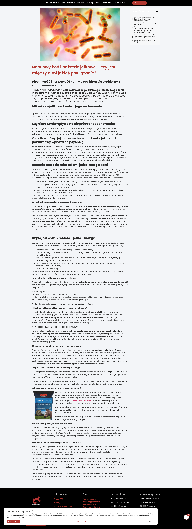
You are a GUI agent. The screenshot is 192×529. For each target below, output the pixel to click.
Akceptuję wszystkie (13, 521)
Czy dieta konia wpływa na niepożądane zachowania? (144, 27)
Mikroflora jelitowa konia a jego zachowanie (145, 23)
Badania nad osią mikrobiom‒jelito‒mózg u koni (145, 37)
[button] (157, 11)
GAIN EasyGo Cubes (82, 400)
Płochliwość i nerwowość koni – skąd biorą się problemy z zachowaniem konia (145, 19)
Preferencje (151, 521)
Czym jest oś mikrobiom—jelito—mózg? (146, 41)
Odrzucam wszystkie (83, 521)
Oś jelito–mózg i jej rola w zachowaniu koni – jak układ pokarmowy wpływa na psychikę (146, 32)
